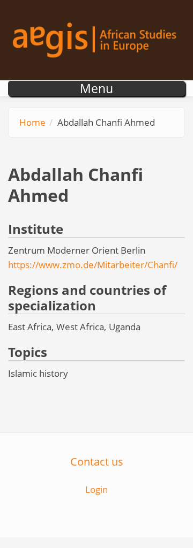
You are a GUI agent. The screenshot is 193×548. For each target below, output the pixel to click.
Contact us (96, 461)
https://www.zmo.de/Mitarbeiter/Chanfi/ (92, 264)
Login (96, 489)
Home (32, 122)
